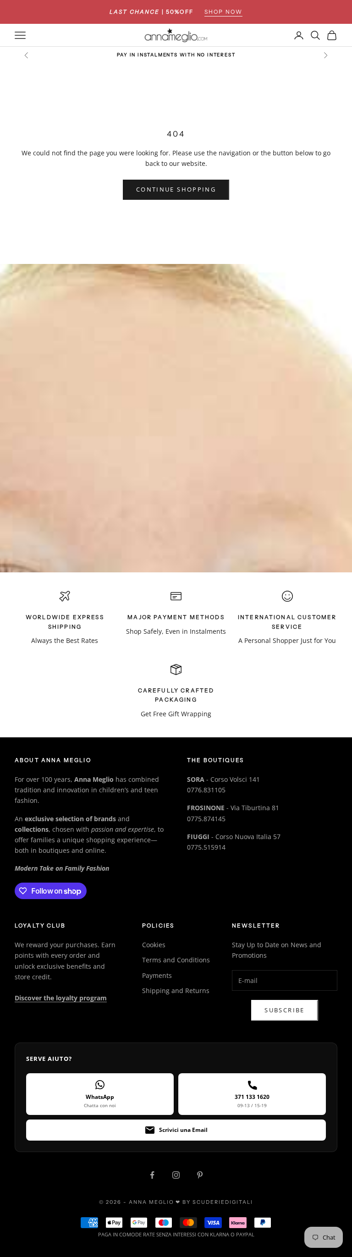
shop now (223, 11)
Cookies (153, 944)
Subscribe (284, 1010)
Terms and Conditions (176, 959)
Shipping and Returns (175, 990)
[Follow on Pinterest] (199, 1175)
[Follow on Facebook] (152, 1175)
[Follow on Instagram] (176, 1175)
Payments (157, 975)
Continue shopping (176, 189)
